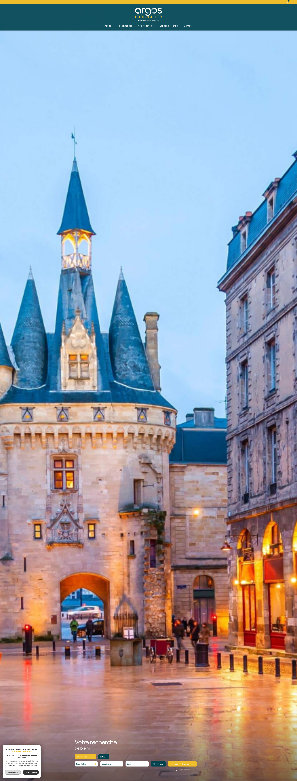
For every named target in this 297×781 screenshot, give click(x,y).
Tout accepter (31, 772)
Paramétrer (13, 772)
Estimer (103, 757)
